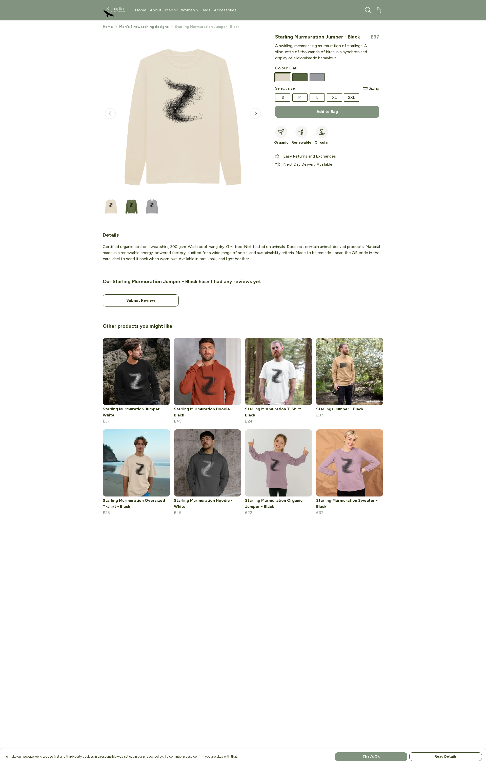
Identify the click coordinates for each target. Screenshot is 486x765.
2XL (351, 97)
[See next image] (255, 113)
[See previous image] (110, 113)
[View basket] (378, 10)
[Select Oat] (282, 77)
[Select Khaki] (300, 77)
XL (334, 97)
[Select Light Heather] (317, 77)
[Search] (368, 10)
